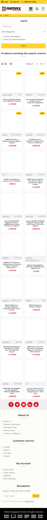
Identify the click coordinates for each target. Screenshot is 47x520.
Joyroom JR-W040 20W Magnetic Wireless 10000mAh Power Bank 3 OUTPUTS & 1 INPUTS (12, 223)
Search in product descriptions (15, 39)
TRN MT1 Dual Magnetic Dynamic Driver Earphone (12, 180)
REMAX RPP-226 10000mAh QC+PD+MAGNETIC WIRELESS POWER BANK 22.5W (11, 391)
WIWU (28, 300)
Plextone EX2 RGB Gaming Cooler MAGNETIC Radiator (12, 100)
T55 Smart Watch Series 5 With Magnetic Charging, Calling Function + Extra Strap (35, 391)
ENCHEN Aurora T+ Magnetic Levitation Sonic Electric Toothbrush (35, 141)
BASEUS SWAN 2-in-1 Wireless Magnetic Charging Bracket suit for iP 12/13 (12, 307)
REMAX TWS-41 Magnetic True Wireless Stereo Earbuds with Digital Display (35, 182)
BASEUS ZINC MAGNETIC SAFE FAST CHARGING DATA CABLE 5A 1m (35, 266)
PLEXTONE (7, 94)
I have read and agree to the (19, 501)
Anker (5, 134)
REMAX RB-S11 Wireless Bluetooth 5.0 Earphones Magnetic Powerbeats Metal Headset (35, 349)
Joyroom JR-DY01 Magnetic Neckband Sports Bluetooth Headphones (35, 101)
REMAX (29, 94)
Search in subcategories (12, 36)
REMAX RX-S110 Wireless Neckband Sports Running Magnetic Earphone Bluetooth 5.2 (12, 265)
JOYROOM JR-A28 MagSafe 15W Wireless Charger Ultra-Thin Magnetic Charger (11, 349)
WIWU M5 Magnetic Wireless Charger (35, 306)
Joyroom (6, 216)
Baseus (29, 258)
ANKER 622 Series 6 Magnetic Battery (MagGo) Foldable (12, 141)
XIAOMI (29, 134)
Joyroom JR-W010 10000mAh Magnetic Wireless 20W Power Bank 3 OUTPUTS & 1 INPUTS (35, 223)
